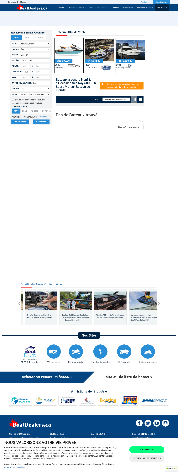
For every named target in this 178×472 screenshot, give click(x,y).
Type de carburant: (22, 83)
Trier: (15, 94)
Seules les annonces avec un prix (29, 100)
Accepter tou (147, 450)
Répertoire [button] (127, 8)
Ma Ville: (16, 117)
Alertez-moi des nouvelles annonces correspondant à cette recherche (123, 85)
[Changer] (17, 2)
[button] (171, 469)
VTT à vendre (124, 362)
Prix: (14, 77)
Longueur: (17, 72)
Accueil (62, 8)
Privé (24, 111)
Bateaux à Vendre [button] (76, 8)
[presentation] (19, 303)
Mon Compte (161, 2)
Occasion (39, 37)
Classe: (16, 49)
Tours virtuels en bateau (98, 8)
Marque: (16, 55)
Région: (15, 89)
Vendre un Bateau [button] (144, 8)
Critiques (115, 8)
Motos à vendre (76, 362)
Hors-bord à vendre (100, 362)
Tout (16, 37)
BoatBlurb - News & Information (41, 284)
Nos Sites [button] (161, 8)
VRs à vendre (53, 362)
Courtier (46, 111)
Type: (14, 44)
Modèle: (16, 60)
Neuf (27, 37)
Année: (15, 66)
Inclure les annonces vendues (28, 103)
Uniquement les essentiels (147, 458)
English (143, 2)
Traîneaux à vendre (148, 362)
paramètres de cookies (14, 467)
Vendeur (34, 111)
